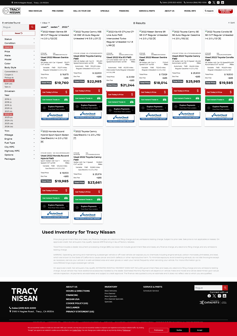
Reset (18, 33)
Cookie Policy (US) (77, 303)
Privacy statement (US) (80, 311)
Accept (199, 330)
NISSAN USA (72, 299)
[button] (35, 11)
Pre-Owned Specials (114, 299)
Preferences (158, 330)
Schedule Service (151, 290)
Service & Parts (152, 287)
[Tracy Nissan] (11, 10)
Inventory (111, 287)
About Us (71, 287)
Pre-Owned (110, 293)
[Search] (32, 27)
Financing (72, 295)
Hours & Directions (78, 291)
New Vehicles (111, 290)
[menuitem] (19, 47)
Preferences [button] (126, 330)
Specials (108, 301)
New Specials (111, 296)
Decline (179, 330)
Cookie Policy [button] (76, 330)
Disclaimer (72, 307)
